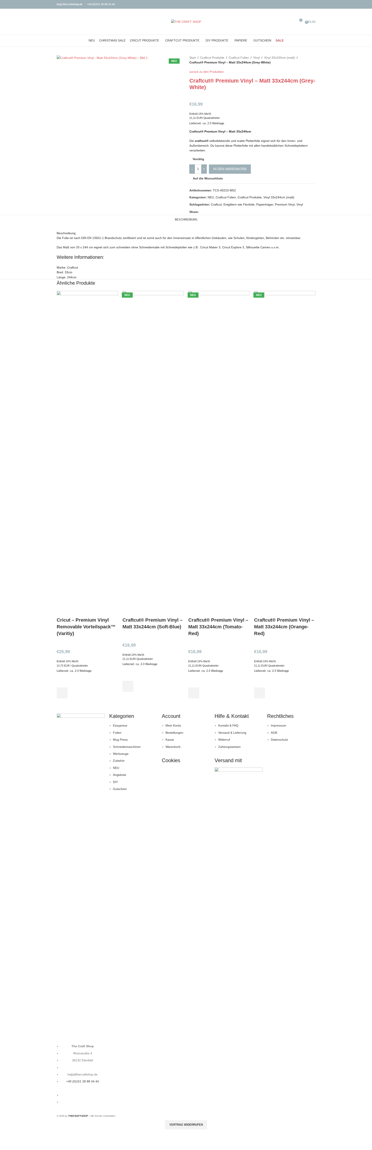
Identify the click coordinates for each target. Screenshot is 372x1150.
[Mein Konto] (287, 21)
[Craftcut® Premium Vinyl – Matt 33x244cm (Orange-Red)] (285, 453)
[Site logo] (186, 21)
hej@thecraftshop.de (70, 4)
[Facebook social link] (307, 4)
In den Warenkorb (229, 169)
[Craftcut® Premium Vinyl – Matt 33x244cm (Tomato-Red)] (219, 453)
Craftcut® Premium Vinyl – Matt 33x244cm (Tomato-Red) (218, 626)
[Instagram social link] (312, 4)
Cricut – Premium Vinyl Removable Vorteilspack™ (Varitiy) (86, 626)
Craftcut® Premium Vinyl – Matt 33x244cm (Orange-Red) (284, 626)
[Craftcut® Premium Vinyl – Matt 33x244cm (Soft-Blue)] (153, 453)
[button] (62, 692)
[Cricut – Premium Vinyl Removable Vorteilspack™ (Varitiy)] (87, 453)
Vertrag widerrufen (186, 1124)
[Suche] (293, 21)
